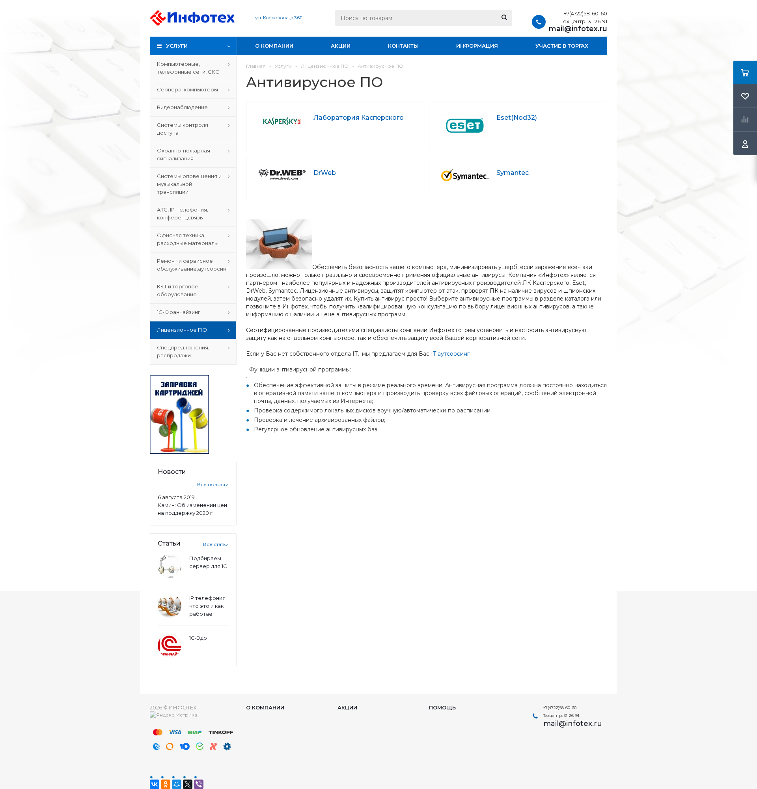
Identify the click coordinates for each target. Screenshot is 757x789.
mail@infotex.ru (578, 28)
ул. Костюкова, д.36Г (278, 17)
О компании (274, 46)
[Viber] (198, 784)
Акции (341, 46)
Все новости (213, 484)
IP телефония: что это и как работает (208, 606)
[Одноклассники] (165, 784)
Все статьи (216, 544)
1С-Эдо (198, 638)
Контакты (403, 46)
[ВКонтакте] (154, 784)
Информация (477, 46)
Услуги (177, 46)
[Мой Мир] (176, 784)
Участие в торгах (561, 46)
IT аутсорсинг (450, 353)
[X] (187, 784)
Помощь (442, 707)
